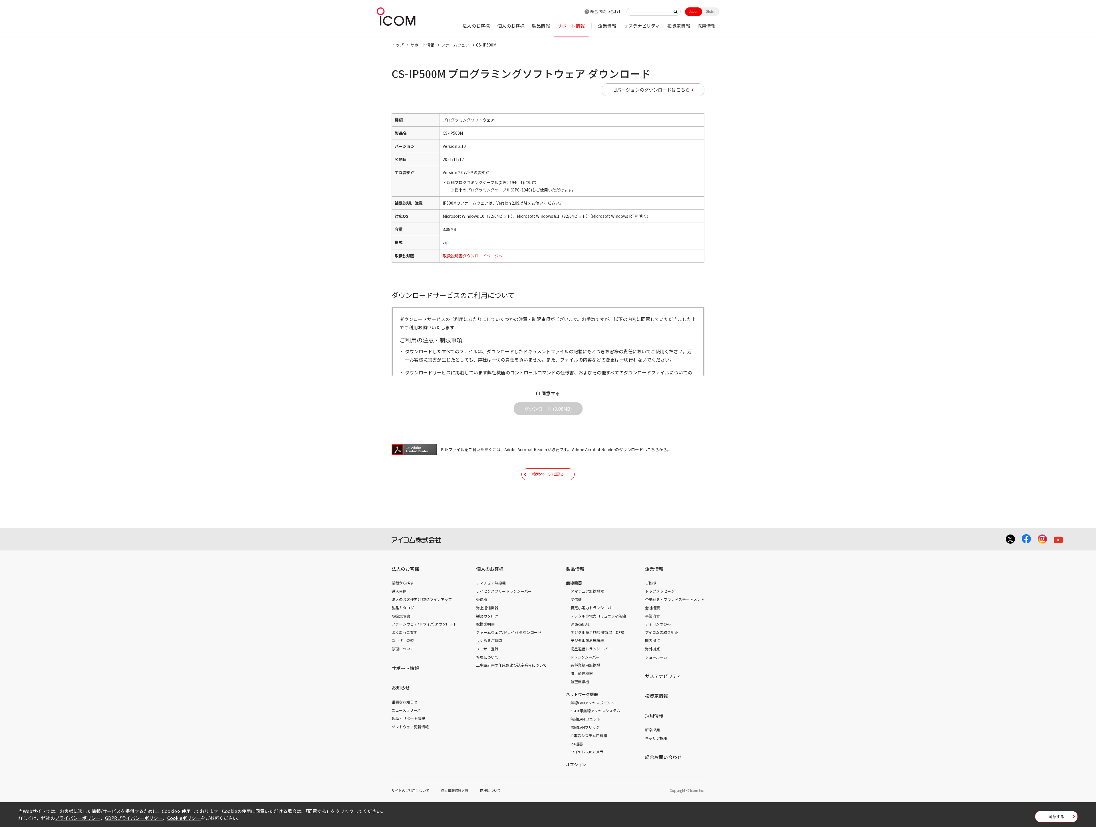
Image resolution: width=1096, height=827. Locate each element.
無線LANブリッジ (585, 727)
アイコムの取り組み (661, 632)
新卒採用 (652, 730)
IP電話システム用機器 (589, 735)
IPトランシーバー (585, 657)
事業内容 (652, 616)
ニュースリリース (406, 710)
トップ (398, 45)
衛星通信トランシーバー (591, 648)
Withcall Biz (580, 624)
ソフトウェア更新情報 (410, 726)
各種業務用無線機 (585, 665)
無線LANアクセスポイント (592, 702)
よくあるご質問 (405, 632)
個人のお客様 (511, 25)
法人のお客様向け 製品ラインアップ (422, 599)
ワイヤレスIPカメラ (587, 752)
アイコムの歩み (658, 624)
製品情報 (541, 25)
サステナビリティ (642, 25)
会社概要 (652, 607)
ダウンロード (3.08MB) (548, 408)
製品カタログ (403, 607)
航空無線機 (580, 681)
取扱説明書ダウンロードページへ (473, 256)
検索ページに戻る (548, 474)
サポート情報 (571, 25)
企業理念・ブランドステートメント (674, 599)
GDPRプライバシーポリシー (134, 817)
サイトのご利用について (410, 790)
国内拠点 (652, 640)
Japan (693, 12)
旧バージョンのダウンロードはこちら (651, 89)
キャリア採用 (656, 738)
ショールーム (656, 657)
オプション (576, 764)
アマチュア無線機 (491, 583)
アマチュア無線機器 (587, 591)
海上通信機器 (487, 607)
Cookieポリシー (184, 817)
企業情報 (607, 25)
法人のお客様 (476, 25)
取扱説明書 (401, 616)
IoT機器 (577, 744)
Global (711, 12)
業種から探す (403, 583)
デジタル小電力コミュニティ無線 (598, 616)
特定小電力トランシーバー (593, 607)
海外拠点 (652, 648)
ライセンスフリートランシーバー (504, 591)
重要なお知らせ (405, 702)
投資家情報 (678, 25)
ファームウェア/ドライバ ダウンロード (424, 624)
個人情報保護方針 (454, 790)
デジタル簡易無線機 (587, 640)
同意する (550, 393)
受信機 (481, 599)
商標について (490, 790)
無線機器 (574, 583)
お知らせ (401, 687)
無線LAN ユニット (586, 719)
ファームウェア (455, 45)
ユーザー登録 (403, 640)
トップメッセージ (660, 591)
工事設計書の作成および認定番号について (511, 665)
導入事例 (399, 591)
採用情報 (706, 25)
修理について (403, 648)
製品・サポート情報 (408, 718)
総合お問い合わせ (606, 11)
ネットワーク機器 (582, 694)
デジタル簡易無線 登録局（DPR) (597, 632)
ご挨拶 (650, 583)
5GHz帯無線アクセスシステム (595, 710)
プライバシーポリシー (77, 817)
